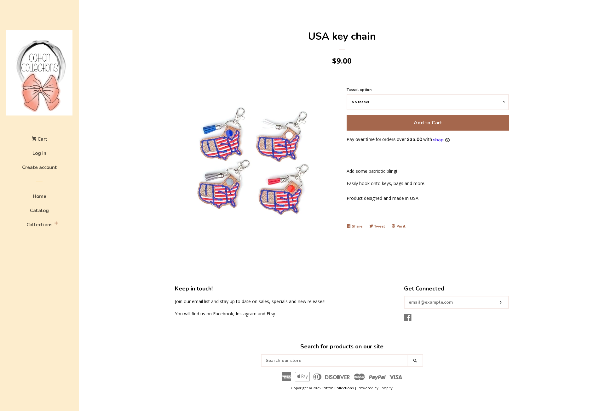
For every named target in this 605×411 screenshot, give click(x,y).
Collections (39, 225)
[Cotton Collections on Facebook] (408, 319)
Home (39, 196)
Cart (42, 139)
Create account (39, 167)
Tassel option (359, 89)
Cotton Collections (337, 388)
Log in (39, 153)
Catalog (39, 210)
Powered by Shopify (375, 388)
